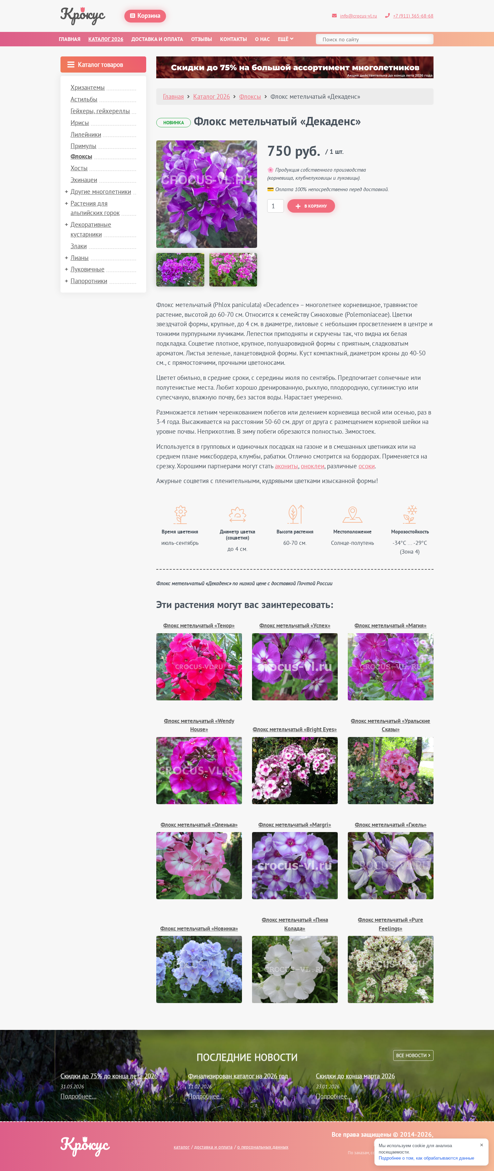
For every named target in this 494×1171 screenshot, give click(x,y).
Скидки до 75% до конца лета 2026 (109, 1076)
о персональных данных (262, 1147)
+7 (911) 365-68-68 (413, 16)
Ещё (283, 39)
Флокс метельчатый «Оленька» (199, 825)
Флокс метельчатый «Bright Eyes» (295, 729)
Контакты (233, 39)
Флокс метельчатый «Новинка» (199, 929)
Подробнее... (78, 1096)
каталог (182, 1147)
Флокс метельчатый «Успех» (294, 626)
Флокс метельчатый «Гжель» (390, 825)
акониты (286, 466)
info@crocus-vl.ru (358, 16)
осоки (367, 466)
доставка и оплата (213, 1147)
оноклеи (312, 466)
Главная (69, 39)
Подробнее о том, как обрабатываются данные (426, 1158)
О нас (262, 39)
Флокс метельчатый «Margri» (294, 825)
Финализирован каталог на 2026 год (238, 1076)
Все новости (412, 1055)
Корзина (148, 16)
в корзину (315, 206)
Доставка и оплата (157, 39)
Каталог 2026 (105, 39)
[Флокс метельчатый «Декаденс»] (206, 194)
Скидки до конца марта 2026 (355, 1076)
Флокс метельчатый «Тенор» (199, 626)
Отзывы (201, 39)
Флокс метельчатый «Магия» (390, 626)
